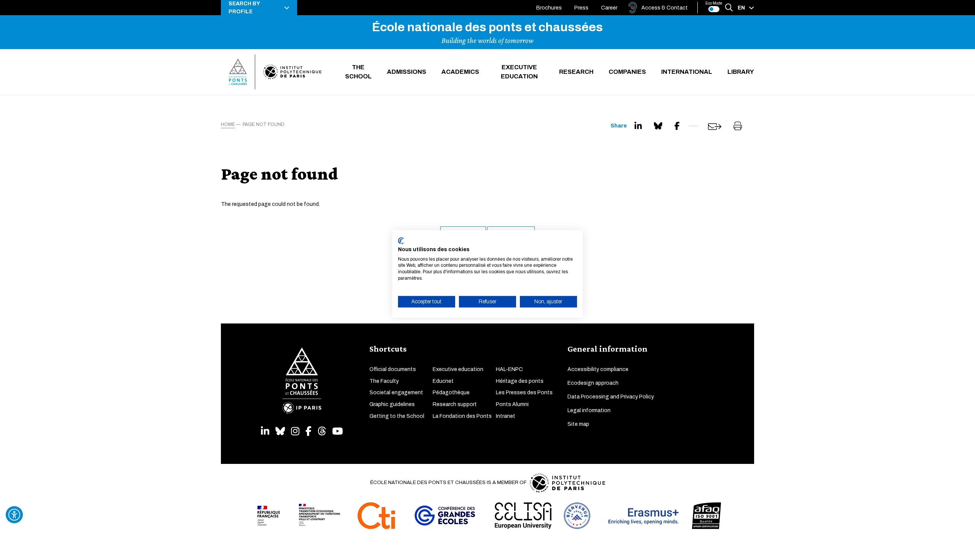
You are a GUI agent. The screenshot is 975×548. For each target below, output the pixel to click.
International (686, 71)
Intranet (505, 416)
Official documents (392, 369)
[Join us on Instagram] (295, 431)
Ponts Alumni (512, 404)
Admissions (406, 71)
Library (740, 71)
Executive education (458, 369)
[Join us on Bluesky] (280, 431)
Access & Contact (664, 8)
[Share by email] (714, 126)
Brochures (549, 8)
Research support (455, 404)
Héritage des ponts (519, 381)
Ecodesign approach (593, 383)
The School (358, 72)
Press (581, 8)
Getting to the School (396, 416)
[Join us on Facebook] (308, 431)
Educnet (443, 381)
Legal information (589, 410)
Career (609, 8)
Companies (627, 71)
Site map (578, 424)
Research (576, 71)
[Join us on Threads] (322, 431)
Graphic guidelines (392, 404)
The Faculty (384, 381)
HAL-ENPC (509, 369)
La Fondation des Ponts (462, 416)
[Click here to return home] (275, 72)
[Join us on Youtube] (337, 431)
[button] (259, 7)
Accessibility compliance (597, 369)
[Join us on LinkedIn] (265, 431)
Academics (460, 71)
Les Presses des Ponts (524, 392)
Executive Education (519, 72)
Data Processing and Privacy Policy (610, 397)
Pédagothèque (451, 392)
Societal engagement (396, 392)
